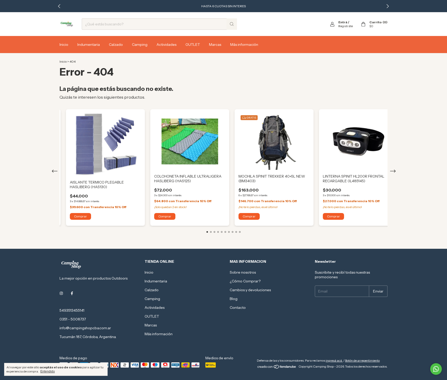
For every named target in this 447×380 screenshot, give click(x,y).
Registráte (345, 26)
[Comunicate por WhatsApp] (436, 369)
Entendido (47, 371)
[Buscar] (232, 24)
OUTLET (192, 44)
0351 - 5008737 (72, 319)
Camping (139, 44)
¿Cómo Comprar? (245, 281)
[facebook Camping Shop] (72, 293)
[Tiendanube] (277, 368)
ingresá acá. (334, 360)
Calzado (116, 44)
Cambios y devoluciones (250, 290)
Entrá (342, 22)
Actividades (166, 44)
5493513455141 (71, 310)
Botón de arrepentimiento (362, 360)
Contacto (238, 307)
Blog (233, 298)
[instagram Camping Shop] (61, 293)
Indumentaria (88, 44)
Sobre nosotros (243, 272)
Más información (244, 44)
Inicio (63, 44)
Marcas (215, 44)
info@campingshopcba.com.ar (85, 328)
